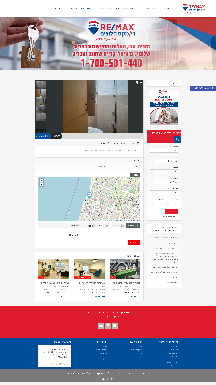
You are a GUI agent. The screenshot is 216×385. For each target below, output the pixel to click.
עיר (177, 157)
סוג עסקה (175, 168)
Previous (50, 107)
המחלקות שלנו (136, 341)
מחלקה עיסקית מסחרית (109, 8)
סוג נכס (175, 178)
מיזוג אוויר (101, 166)
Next (141, 107)
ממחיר (176, 199)
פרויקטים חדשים (130, 8)
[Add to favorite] (141, 84)
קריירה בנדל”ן (71, 8)
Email (73, 226)
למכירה (156, 8)
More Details (129, 292)
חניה (136, 166)
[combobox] (164, 161)
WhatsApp (87, 226)
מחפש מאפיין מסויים (170, 217)
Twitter (102, 226)
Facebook (116, 226)
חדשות (57, 8)
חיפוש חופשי (173, 146)
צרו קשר (45, 8)
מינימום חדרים (173, 189)
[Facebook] (115, 326)
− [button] (41, 184)
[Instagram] (108, 326)
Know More (134, 242)
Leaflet (118, 220)
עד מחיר (160, 199)
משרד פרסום (108, 378)
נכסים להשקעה (87, 8)
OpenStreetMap (127, 220)
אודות (166, 8)
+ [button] (41, 180)
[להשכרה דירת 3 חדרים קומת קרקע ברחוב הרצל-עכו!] (89, 195)
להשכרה (145, 8)
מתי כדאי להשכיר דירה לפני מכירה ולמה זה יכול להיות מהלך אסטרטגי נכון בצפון (54, 352)
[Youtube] (101, 326)
